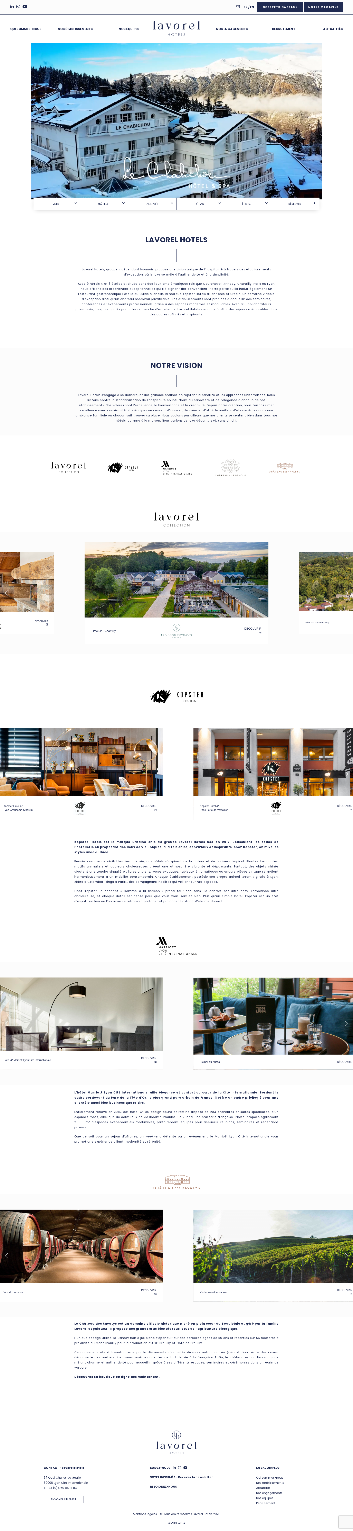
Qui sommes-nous (25, 29)
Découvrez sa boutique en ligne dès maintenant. (117, 1377)
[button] (176, 629)
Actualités (333, 29)
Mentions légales (145, 1514)
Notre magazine (323, 7)
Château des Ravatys (98, 1324)
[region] (176, 117)
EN (252, 7)
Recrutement (283, 29)
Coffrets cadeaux (280, 7)
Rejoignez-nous (163, 1487)
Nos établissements (75, 29)
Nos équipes (129, 29)
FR (246, 7)
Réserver (294, 204)
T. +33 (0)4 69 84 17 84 (60, 1488)
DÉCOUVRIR (252, 627)
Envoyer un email (63, 1499)
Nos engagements (232, 29)
